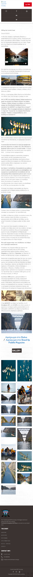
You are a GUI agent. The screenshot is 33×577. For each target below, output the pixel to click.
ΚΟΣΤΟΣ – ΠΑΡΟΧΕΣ (5, 543)
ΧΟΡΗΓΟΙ (3, 546)
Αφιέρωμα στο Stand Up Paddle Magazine (18, 341)
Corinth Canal (7, 554)
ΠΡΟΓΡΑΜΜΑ (4, 538)
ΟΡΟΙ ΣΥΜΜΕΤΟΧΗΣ (5, 541)
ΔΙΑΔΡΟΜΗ (3, 532)
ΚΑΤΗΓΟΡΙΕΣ (4, 535)
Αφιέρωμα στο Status (16, 337)
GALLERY (16, 350)
